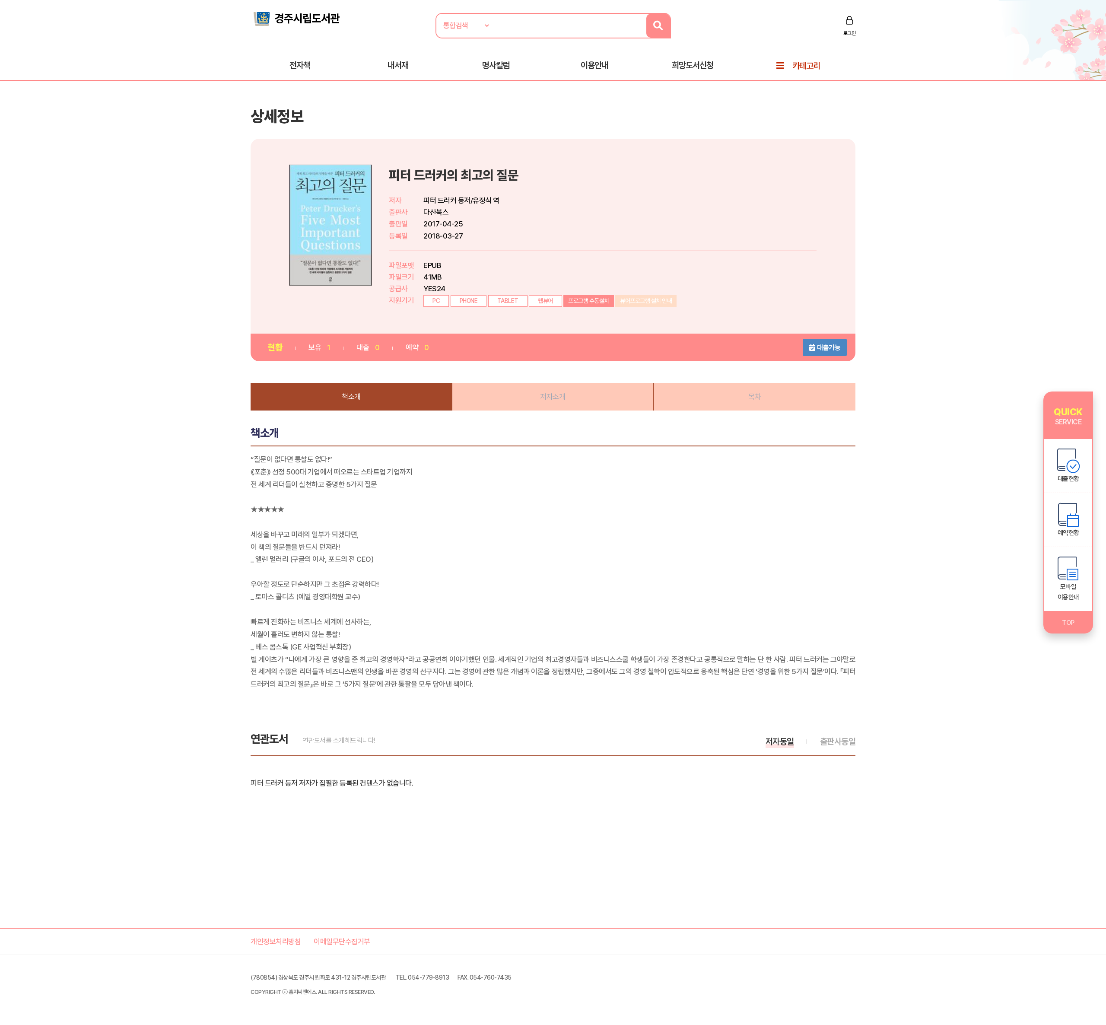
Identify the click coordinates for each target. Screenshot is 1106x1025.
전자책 (299, 65)
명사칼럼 (496, 65)
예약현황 (1068, 533)
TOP (1068, 623)
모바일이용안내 (1068, 592)
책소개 (351, 396)
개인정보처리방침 (276, 941)
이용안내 (594, 65)
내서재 (398, 65)
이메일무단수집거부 (342, 941)
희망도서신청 (692, 65)
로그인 (849, 33)
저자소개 (552, 396)
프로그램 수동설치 (588, 300)
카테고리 (806, 65)
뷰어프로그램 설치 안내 (646, 300)
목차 (754, 396)
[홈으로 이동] (296, 18)
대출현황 (1068, 479)
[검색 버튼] (658, 26)
